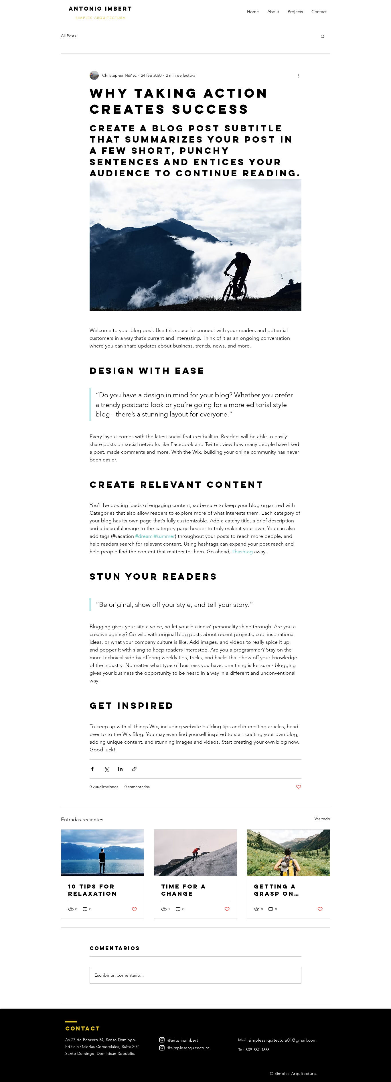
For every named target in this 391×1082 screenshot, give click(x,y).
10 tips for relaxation (92, 890)
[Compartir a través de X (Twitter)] (106, 769)
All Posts (68, 35)
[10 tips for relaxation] (102, 853)
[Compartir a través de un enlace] (134, 769)
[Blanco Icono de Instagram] (161, 1039)
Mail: (242, 1039)
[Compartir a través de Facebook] (92, 769)
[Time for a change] (195, 853)
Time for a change (183, 890)
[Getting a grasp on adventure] (288, 853)
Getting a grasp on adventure (277, 890)
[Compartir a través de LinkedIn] (120, 769)
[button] (322, 36)
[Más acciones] (298, 75)
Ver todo (322, 818)
